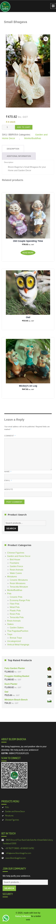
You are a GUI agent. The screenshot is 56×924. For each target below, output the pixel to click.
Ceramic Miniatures (19, 580)
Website (8, 489)
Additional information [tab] (19, 156)
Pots (9, 593)
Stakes (10, 624)
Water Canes (16, 573)
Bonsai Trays (16, 638)
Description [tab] (13, 149)
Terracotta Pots (17, 617)
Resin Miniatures (17, 583)
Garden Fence (16, 566)
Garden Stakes (17, 627)
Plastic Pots (15, 610)
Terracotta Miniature (19, 587)
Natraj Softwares (23, 916)
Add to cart (23, 127)
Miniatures (12, 576)
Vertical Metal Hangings (18, 644)
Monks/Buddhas (32, 138)
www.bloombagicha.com (15, 858)
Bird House (15, 559)
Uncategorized (14, 641)
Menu (53, 6)
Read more (28, 253)
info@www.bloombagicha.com (18, 853)
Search (11, 528)
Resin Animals (16, 570)
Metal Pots (15, 607)
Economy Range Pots (20, 600)
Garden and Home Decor (18, 556)
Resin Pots (15, 614)
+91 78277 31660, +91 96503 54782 (19, 848)
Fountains (14, 563)
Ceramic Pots (16, 597)
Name (7, 471)
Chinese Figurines (15, 553)
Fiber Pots (14, 604)
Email (8, 480)
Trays (9, 634)
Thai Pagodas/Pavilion (17, 631)
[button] (45, 39)
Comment (10, 436)
